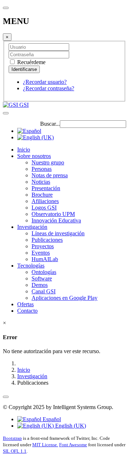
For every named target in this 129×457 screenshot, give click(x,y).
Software (42, 278)
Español (51, 419)
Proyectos (43, 246)
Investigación (32, 227)
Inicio (23, 149)
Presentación (46, 188)
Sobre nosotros (34, 156)
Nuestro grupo (48, 162)
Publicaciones (47, 240)
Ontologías (44, 272)
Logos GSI (44, 208)
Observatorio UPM (53, 214)
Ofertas (25, 304)
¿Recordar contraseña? (48, 88)
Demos (40, 285)
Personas (42, 169)
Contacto (27, 311)
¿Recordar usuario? (45, 82)
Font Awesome (73, 444)
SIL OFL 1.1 (15, 451)
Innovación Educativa (56, 220)
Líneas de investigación (58, 233)
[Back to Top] (6, 397)
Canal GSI (44, 291)
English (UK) (70, 426)
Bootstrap (12, 438)
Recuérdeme (31, 62)
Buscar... (50, 124)
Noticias (41, 182)
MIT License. (45, 444)
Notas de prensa (50, 175)
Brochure (42, 195)
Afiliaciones (45, 201)
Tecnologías (30, 266)
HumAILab (45, 259)
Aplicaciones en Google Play (64, 298)
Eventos (41, 253)
